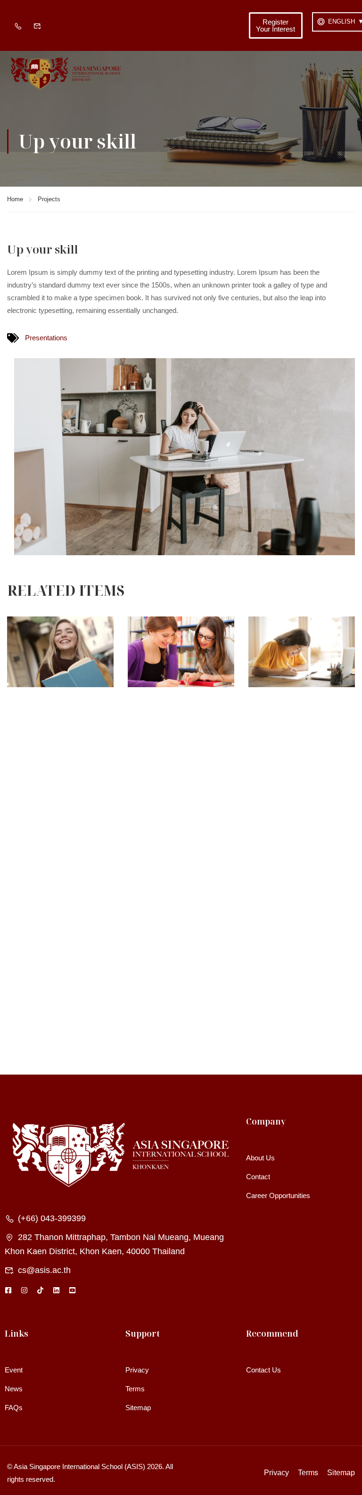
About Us (260, 1158)
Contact (258, 1177)
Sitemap (138, 1408)
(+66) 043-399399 (52, 1218)
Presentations (46, 338)
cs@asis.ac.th (44, 1270)
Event (14, 1370)
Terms (135, 1389)
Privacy (137, 1370)
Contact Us (263, 1370)
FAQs (14, 1408)
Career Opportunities (278, 1195)
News (14, 1389)
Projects (49, 199)
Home (15, 199)
